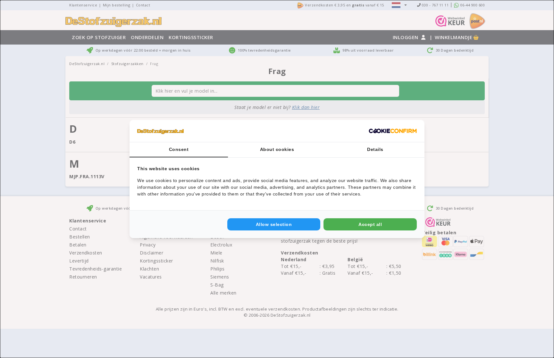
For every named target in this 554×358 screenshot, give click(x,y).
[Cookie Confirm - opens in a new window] (393, 131)
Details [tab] (375, 149)
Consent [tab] (179, 149)
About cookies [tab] (277, 149)
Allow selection (274, 224)
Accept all (370, 224)
